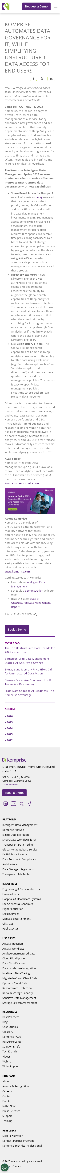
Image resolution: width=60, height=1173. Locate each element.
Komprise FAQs (11, 1036)
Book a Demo (14, 793)
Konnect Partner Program (18, 1140)
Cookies (16, 1166)
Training (7, 1121)
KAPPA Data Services (14, 854)
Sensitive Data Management (19, 998)
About (6, 1081)
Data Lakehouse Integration (19, 968)
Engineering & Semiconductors (21, 889)
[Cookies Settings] (5, 1167)
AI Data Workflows (13, 948)
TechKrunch (9, 1051)
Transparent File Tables (16, 874)
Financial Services (13, 894)
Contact (7, 1096)
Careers (7, 1091)
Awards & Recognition (15, 1086)
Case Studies (10, 1027)
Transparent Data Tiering (17, 844)
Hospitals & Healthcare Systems (21, 899)
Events (6, 1101)
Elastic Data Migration (15, 834)
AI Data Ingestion (12, 943)
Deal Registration (12, 1136)
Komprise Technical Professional (22, 1145)
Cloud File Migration (14, 958)
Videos (6, 1056)
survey (38, 197)
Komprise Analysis (13, 830)
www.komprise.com (18, 571)
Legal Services (10, 914)
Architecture (9, 864)
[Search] (35, 614)
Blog (5, 1022)
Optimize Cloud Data (14, 983)
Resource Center (12, 1041)
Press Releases (11, 1111)
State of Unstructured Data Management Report (31, 603)
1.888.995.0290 (10, 784)
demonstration (34, 590)
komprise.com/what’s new (22, 483)
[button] (54, 6)
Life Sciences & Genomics (17, 904)
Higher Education (12, 909)
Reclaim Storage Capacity (17, 993)
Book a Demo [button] (17, 629)
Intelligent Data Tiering (16, 973)
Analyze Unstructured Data (18, 953)
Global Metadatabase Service (19, 849)
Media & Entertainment (16, 918)
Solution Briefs (11, 1046)
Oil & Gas (7, 923)
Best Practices (10, 1017)
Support (7, 1116)
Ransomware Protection (17, 988)
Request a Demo (36, 6)
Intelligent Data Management (19, 825)
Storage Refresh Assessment (19, 1003)
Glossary (7, 1032)
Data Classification (13, 963)
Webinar (7, 1061)
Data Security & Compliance (19, 859)
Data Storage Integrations (18, 869)
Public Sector (10, 928)
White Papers (10, 1066)
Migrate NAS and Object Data (19, 978)
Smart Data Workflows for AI (19, 839)
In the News (9, 1106)
